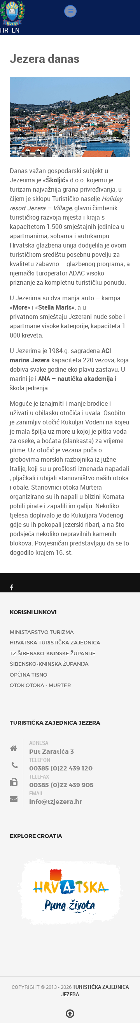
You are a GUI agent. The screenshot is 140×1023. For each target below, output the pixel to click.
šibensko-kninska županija (49, 664)
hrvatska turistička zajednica (55, 643)
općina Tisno (28, 675)
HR (5, 30)
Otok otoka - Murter (40, 685)
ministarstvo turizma (42, 632)
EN (15, 30)
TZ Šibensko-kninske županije (53, 653)
